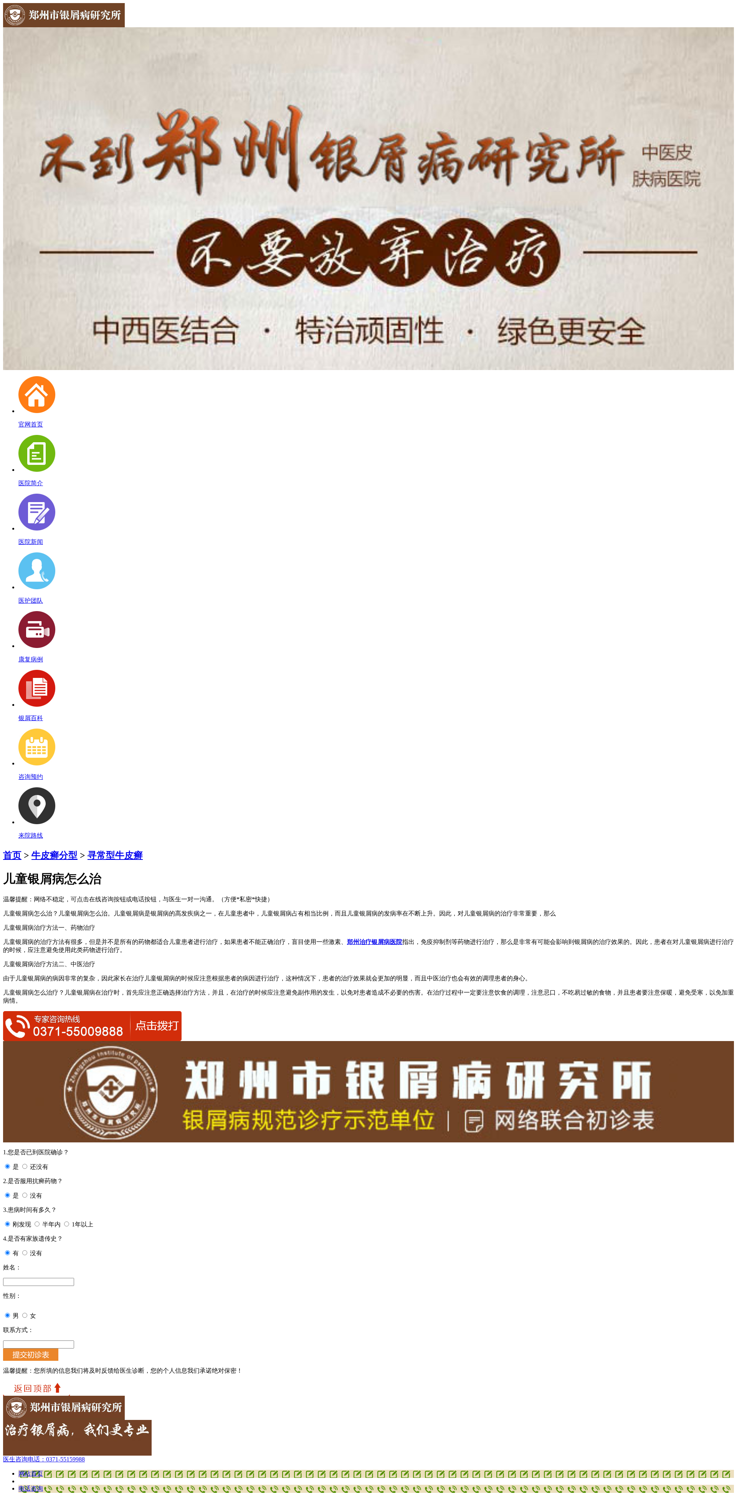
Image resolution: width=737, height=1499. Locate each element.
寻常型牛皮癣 (115, 855)
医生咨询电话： (44, 1459)
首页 (12, 855)
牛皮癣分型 (54, 855)
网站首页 (30, 1473)
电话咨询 (30, 1488)
